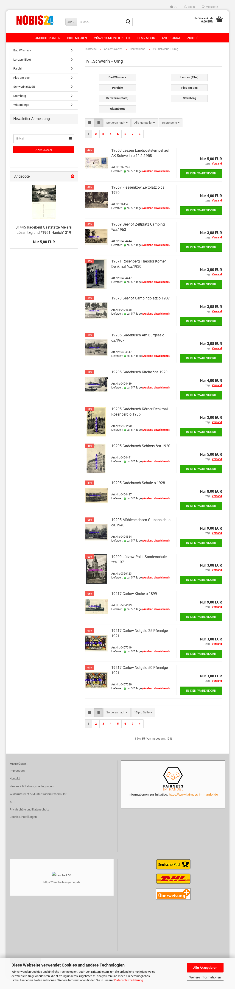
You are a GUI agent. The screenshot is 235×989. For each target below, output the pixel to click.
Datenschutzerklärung (128, 980)
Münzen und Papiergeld (112, 38)
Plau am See (21, 77)
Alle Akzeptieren (205, 967)
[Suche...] (128, 22)
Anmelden (44, 149)
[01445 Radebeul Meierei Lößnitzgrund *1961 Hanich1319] (44, 202)
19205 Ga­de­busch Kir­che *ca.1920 (139, 372)
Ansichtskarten (47, 38)
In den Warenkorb (201, 173)
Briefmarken (77, 38)
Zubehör (193, 38)
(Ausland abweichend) (156, 171)
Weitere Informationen (205, 977)
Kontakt (15, 778)
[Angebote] (72, 176)
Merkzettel (211, 6)
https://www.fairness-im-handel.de (193, 794)
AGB (12, 802)
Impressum (17, 770)
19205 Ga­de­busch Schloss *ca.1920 (140, 446)
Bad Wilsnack (22, 50)
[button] (174, 6)
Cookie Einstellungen (23, 817)
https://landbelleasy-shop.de (61, 882)
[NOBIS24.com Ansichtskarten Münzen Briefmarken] (34, 19)
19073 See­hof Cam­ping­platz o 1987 (140, 298)
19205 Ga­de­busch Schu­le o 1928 (138, 483)
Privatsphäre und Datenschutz (29, 809)
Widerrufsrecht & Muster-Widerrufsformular (38, 794)
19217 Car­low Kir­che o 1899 (134, 594)
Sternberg (19, 96)
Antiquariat (171, 38)
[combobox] (117, 122)
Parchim (18, 68)
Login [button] (191, 6)
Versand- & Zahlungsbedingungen (31, 786)
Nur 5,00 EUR (44, 242)
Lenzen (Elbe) (22, 59)
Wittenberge (21, 104)
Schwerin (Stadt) (24, 86)
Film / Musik (146, 38)
